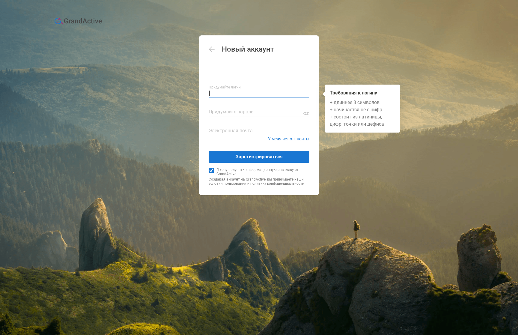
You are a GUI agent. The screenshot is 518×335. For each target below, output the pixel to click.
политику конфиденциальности (277, 183)
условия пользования (227, 183)
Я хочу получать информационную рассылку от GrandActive (257, 172)
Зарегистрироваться (259, 157)
